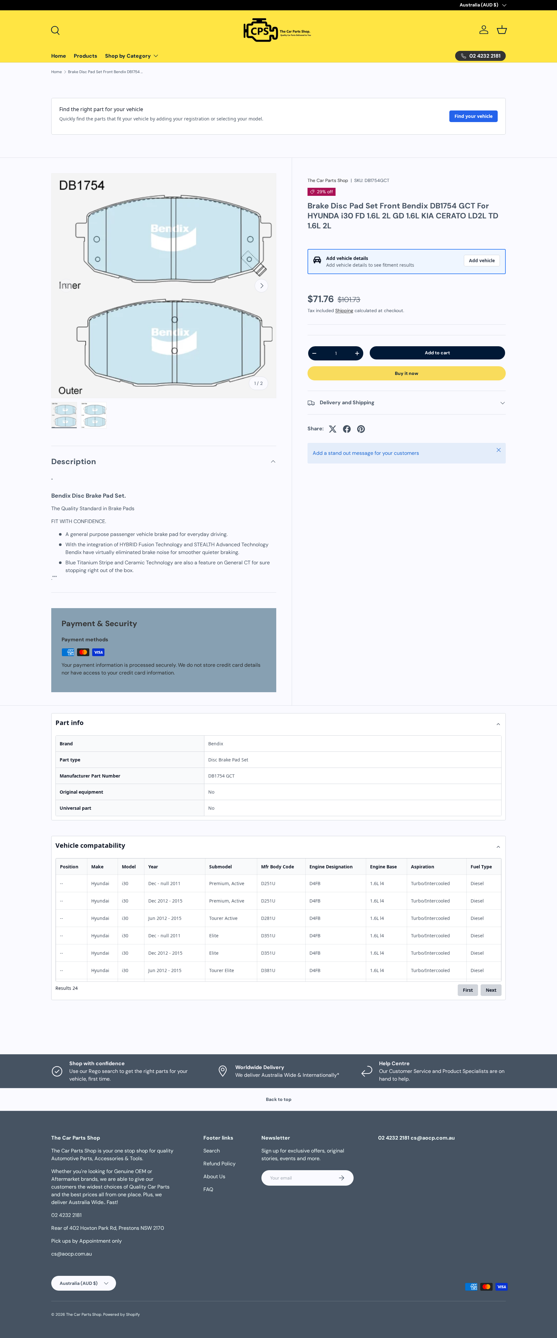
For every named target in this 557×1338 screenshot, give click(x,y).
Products (85, 56)
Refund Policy (219, 1163)
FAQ (208, 1189)
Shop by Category (128, 56)
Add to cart (437, 353)
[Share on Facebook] (347, 429)
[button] (502, 30)
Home (58, 56)
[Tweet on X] (333, 429)
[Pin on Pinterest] (361, 429)
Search (211, 1150)
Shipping (344, 310)
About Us (214, 1176)
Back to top (278, 1099)
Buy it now (406, 374)
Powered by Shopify (121, 1314)
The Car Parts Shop (328, 180)
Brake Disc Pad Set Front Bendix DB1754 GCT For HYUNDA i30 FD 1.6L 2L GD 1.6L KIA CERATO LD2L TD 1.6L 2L (106, 72)
